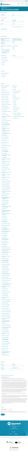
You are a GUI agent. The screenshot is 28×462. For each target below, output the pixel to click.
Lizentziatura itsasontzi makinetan (6, 316)
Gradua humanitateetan (5, 179)
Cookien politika (25, 437)
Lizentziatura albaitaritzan (5, 258)
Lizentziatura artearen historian (6, 264)
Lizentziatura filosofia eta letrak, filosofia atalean (6, 286)
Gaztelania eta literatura (17, 97)
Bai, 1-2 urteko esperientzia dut (6, 49)
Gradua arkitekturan (4, 109)
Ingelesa (15, 89)
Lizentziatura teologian (5, 346)
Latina (14, 94)
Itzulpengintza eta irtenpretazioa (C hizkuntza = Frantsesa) (6, 252)
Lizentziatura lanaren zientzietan (6, 325)
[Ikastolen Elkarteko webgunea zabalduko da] (14, 447)
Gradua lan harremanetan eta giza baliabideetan (6, 214)
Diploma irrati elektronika (5, 97)
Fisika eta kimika (16, 99)
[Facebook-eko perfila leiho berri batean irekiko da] (14, 431)
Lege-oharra (16, 438)
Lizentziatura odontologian (5, 335)
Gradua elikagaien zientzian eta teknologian (6, 128)
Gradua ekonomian (4, 126)
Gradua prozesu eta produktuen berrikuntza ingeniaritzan (6, 231)
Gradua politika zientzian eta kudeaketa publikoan (5, 229)
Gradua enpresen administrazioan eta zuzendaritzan (6, 133)
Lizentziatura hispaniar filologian (6, 301)
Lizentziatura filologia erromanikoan (6, 278)
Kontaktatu (10, 433)
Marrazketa (15, 106)
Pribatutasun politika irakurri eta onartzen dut (7, 375)
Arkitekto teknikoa (4, 87)
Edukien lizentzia (12, 438)
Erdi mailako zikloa (4, 57)
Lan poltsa (15, 433)
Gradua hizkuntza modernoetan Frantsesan (6, 175)
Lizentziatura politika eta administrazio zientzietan (5, 339)
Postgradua (3, 62)
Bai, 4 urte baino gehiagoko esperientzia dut (5, 52)
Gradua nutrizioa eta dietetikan (6, 225)
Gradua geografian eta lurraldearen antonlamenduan (6, 155)
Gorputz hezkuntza (16, 109)
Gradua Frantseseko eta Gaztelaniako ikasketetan (5, 151)
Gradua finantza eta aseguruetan (6, 145)
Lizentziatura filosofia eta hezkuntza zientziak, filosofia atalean (6, 284)
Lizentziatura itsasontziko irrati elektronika (6, 318)
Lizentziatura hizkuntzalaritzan (6, 304)
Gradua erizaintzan (4, 135)
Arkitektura (3, 89)
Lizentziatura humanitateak (5, 306)
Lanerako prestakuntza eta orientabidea (19, 116)
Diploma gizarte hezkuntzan (5, 94)
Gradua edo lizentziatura (5, 60)
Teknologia (15, 111)
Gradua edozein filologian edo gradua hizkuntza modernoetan (6, 124)
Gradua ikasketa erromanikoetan (6, 181)
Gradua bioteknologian (5, 122)
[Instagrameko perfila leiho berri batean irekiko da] (12, 431)
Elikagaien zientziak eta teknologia (6, 104)
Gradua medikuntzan (4, 219)
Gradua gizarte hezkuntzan (5, 165)
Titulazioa (13, 55)
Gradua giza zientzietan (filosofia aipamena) (6, 159)
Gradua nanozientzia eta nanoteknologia (5, 221)
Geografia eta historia (16, 92)
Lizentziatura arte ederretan (5, 262)
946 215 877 (14, 427)
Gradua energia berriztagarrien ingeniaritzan (6, 131)
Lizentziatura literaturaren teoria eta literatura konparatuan (6, 327)
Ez (2, 48)
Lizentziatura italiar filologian (5, 313)
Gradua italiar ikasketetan (5, 200)
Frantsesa (15, 87)
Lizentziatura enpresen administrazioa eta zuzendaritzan (6, 273)
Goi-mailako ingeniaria (5, 106)
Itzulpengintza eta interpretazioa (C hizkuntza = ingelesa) (6, 250)
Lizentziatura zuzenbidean (5, 348)
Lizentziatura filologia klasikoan (6, 280)
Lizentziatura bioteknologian (5, 269)
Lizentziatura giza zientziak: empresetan (5, 297)
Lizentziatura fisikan (4, 290)
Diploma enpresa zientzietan (5, 92)
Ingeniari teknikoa (4, 244)
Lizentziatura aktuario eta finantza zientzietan (6, 256)
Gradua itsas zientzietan (5, 202)
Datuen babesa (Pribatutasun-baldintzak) (6, 437)
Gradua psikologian (4, 233)
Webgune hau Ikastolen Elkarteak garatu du (14, 449)
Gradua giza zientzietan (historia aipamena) (6, 161)
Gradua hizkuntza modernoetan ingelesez (6, 177)
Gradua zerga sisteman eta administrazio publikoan (5, 239)
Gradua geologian (4, 157)
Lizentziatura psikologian (5, 341)
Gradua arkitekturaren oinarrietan (6, 111)
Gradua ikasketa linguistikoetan (6, 186)
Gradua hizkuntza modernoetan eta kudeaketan (6, 172)
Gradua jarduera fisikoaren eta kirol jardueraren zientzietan (6, 206)
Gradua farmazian (4, 140)
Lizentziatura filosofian (5, 288)
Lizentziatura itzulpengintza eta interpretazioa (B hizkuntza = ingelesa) (6, 321)
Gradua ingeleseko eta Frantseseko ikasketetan (6, 192)
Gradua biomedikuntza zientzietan (6, 120)
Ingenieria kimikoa (4, 246)
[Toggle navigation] (27, 5)
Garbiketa (3, 76)
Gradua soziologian (4, 235)
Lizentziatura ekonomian (5, 271)
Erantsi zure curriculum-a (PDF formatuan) (5, 39)
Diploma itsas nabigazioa (5, 99)
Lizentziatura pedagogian (5, 337)
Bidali (2, 414)
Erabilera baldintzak (19, 437)
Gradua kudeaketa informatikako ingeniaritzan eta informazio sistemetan (6, 211)
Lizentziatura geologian (5, 295)
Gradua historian (4, 170)
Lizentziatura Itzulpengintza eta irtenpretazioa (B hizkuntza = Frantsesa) (6, 352)
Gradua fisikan (4, 147)
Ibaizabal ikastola (4, 3)
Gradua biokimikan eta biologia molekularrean (6, 117)
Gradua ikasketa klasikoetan (5, 184)
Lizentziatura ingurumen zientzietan (6, 311)
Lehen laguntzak (16, 118)
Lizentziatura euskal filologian (6, 275)
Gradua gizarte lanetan (5, 167)
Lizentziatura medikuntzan (5, 331)
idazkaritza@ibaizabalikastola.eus (14, 428)
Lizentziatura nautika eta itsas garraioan (6, 333)
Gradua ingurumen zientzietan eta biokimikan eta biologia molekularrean (6, 198)
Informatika (15, 104)
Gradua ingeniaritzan (4, 195)
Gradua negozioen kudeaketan (6, 223)
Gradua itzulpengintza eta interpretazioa (5, 204)
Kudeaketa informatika (5, 254)
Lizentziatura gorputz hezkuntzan (6, 299)
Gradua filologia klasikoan (5, 142)
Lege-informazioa (14, 437)
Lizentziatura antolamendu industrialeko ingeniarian (5, 260)
